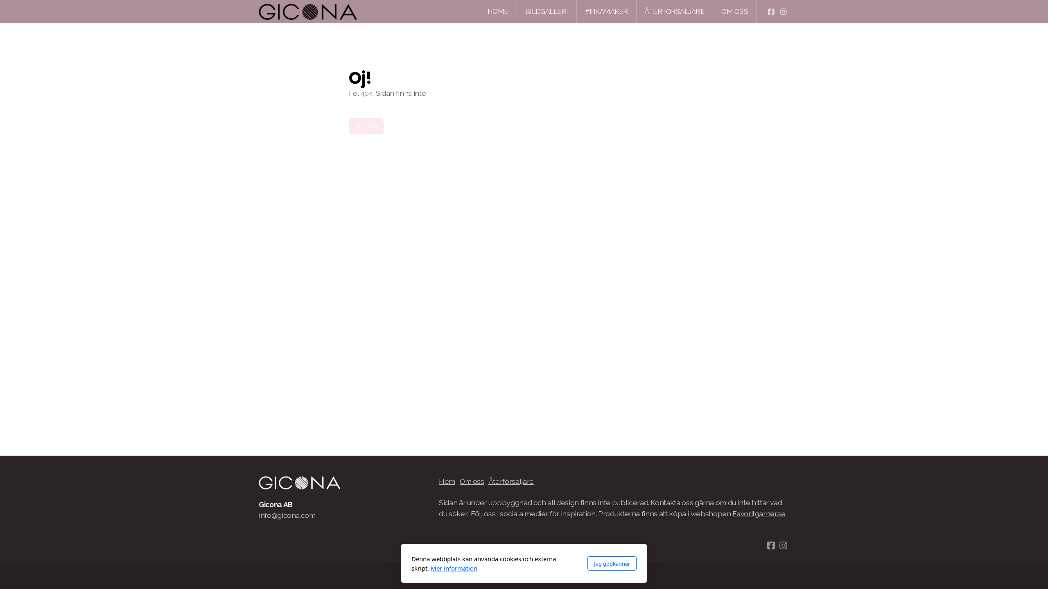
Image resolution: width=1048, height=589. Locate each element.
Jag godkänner (612, 563)
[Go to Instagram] (783, 12)
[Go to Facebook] (771, 12)
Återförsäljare (511, 481)
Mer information (454, 568)
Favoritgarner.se (758, 513)
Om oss (472, 481)
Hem (370, 126)
